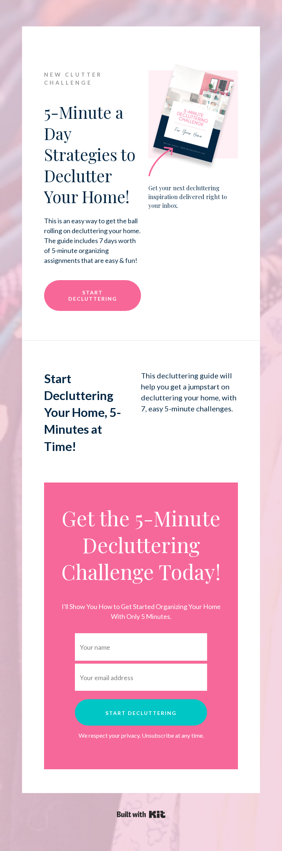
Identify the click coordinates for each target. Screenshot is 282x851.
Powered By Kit (141, 814)
